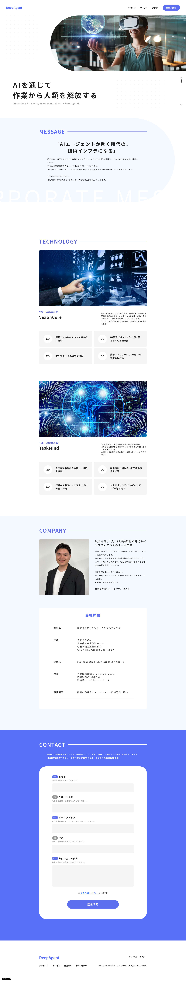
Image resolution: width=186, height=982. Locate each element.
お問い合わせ (81, 965)
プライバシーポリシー (90, 893)
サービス (56, 965)
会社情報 (68, 965)
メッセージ (43, 965)
